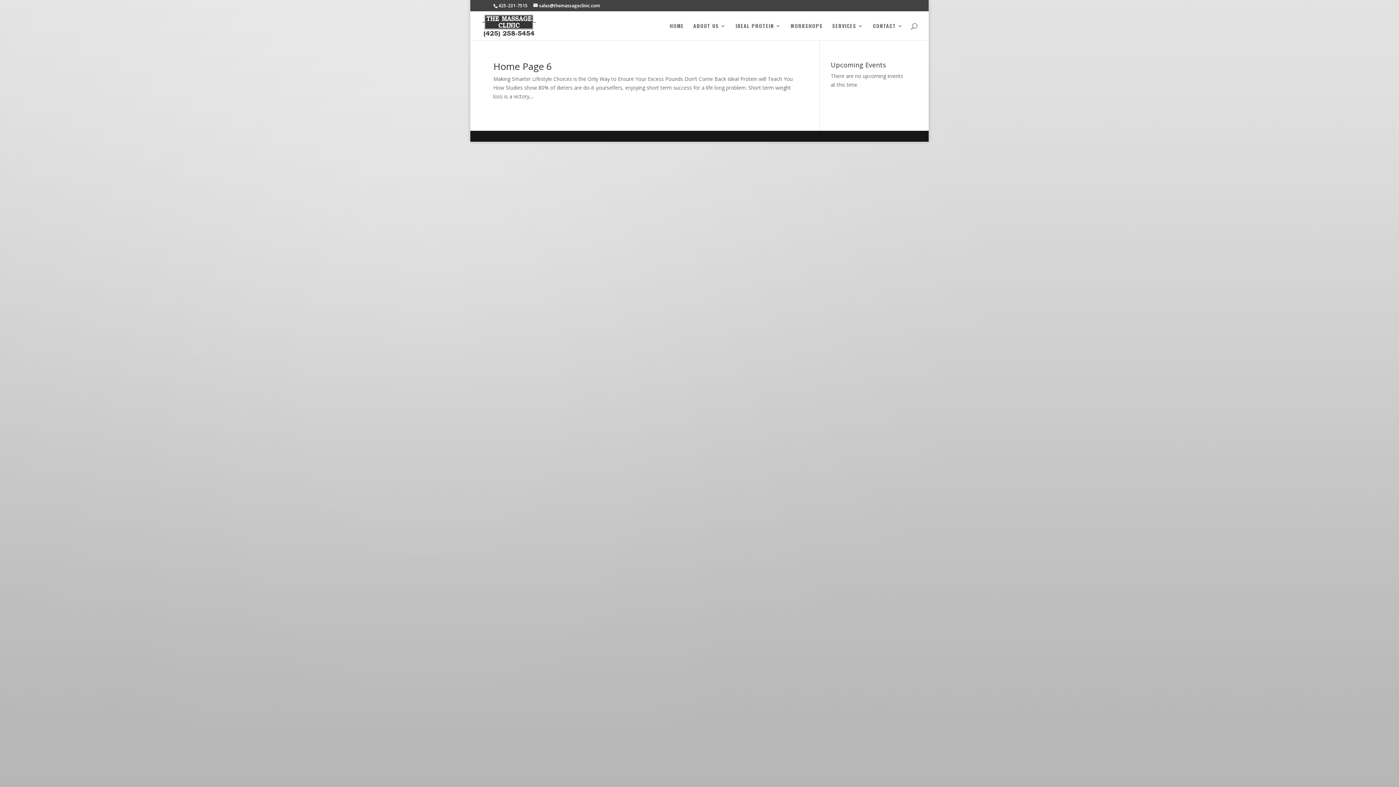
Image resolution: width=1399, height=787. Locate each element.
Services (844, 26)
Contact (884, 26)
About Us (706, 26)
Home (677, 26)
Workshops (807, 26)
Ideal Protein (755, 26)
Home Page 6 (522, 66)
